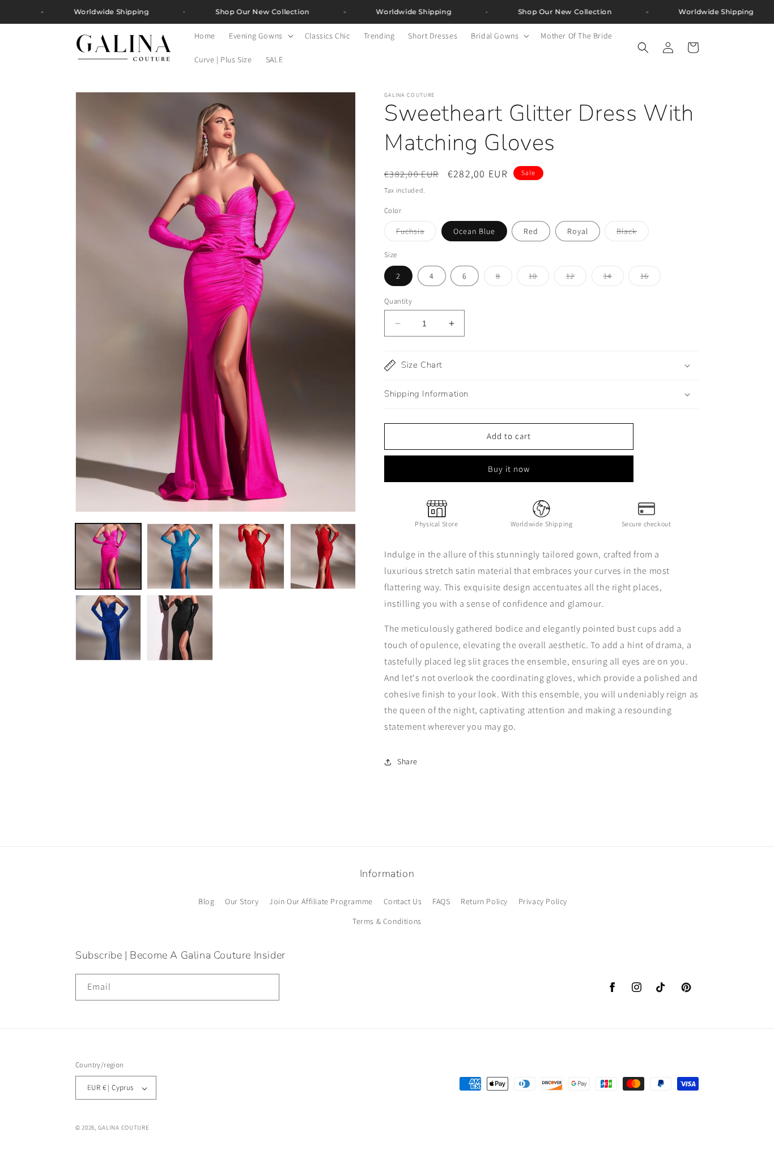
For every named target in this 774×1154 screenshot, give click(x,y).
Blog (206, 901)
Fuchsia (416, 233)
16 (650, 278)
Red (531, 231)
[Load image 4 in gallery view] (323, 556)
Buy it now (509, 468)
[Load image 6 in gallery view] (179, 628)
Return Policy (484, 901)
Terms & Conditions (387, 922)
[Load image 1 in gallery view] (108, 556)
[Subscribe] (266, 986)
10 (539, 278)
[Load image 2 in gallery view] (179, 556)
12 (576, 278)
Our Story (241, 901)
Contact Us (403, 901)
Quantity (398, 301)
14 (613, 278)
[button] (260, 36)
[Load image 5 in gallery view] (108, 628)
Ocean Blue (474, 231)
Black (632, 233)
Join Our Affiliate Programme (321, 901)
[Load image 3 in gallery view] (251, 556)
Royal (577, 231)
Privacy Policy (542, 901)
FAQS (441, 901)
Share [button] (407, 761)
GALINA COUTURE (124, 1128)
